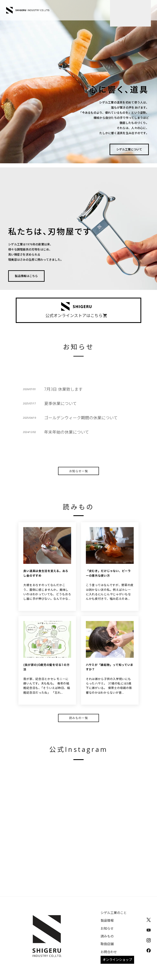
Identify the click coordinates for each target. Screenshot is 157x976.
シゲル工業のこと (114, 912)
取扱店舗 (107, 944)
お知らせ (107, 928)
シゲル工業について (129, 149)
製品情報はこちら (26, 276)
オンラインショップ (117, 959)
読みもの (107, 936)
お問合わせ (109, 952)
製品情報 (107, 920)
